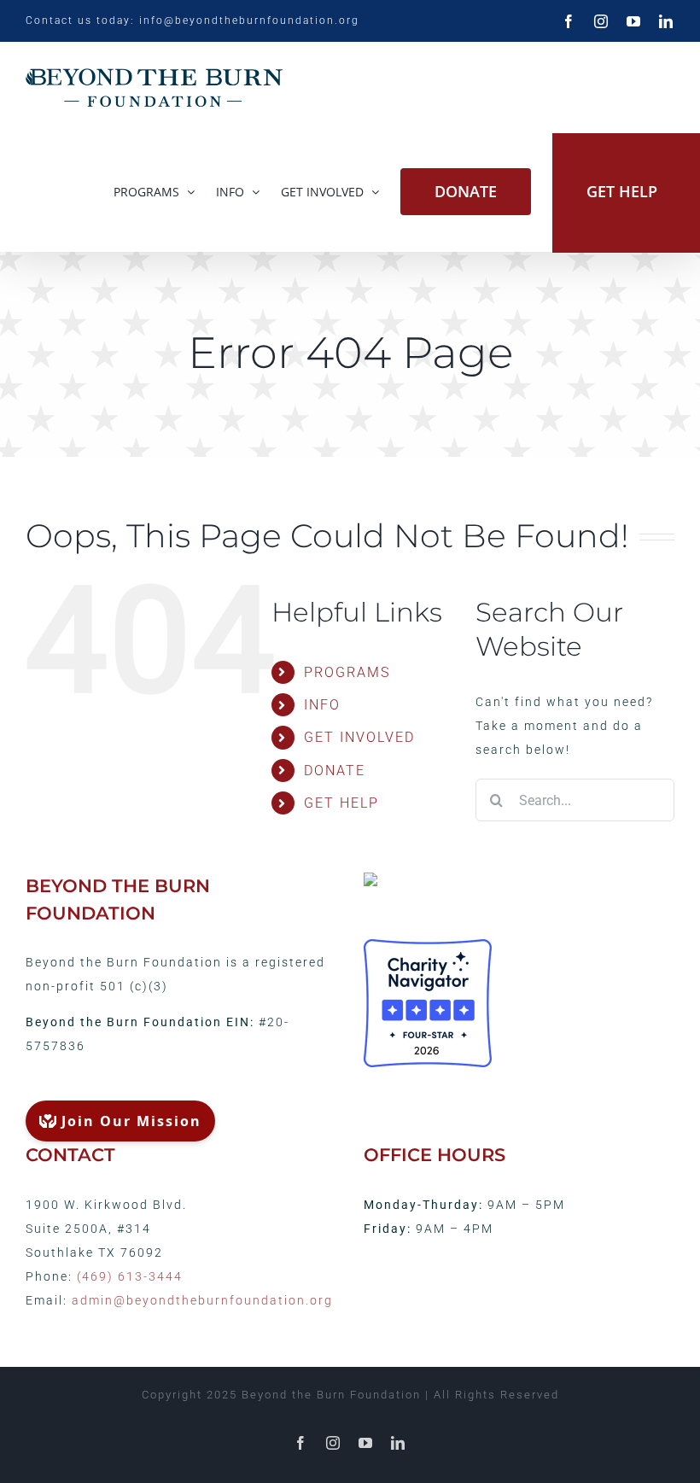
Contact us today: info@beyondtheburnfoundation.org (192, 20)
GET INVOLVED (359, 737)
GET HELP (341, 803)
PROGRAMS (347, 672)
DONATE (334, 770)
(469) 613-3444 (130, 1276)
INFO (322, 705)
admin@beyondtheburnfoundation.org (202, 1300)
